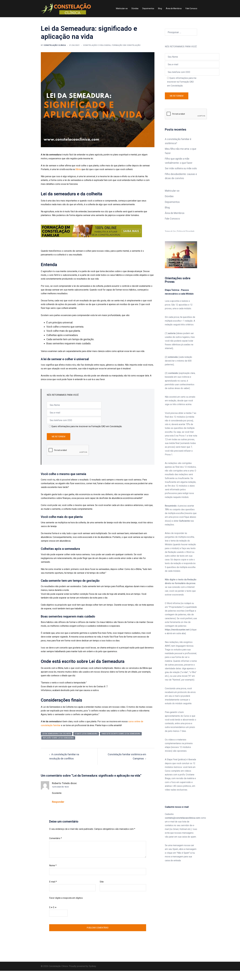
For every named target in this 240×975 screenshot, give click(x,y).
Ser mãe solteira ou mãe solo (181, 168)
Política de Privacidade (185, 231)
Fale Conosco (191, 8)
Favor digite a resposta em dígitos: (66, 898)
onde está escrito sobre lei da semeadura (120, 734)
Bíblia (78, 169)
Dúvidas (135, 8)
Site (102, 881)
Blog (160, 8)
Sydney (92, 966)
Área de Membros (174, 8)
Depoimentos (148, 8)
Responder (58, 801)
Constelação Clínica (55, 45)
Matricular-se (122, 8)
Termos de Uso (170, 231)
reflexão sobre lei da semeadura (58, 738)
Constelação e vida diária (97, 45)
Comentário (55, 838)
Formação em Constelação (126, 45)
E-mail (53, 881)
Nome (53, 865)
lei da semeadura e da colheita (56, 734)
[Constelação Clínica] (66, 8)
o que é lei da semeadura (86, 734)
